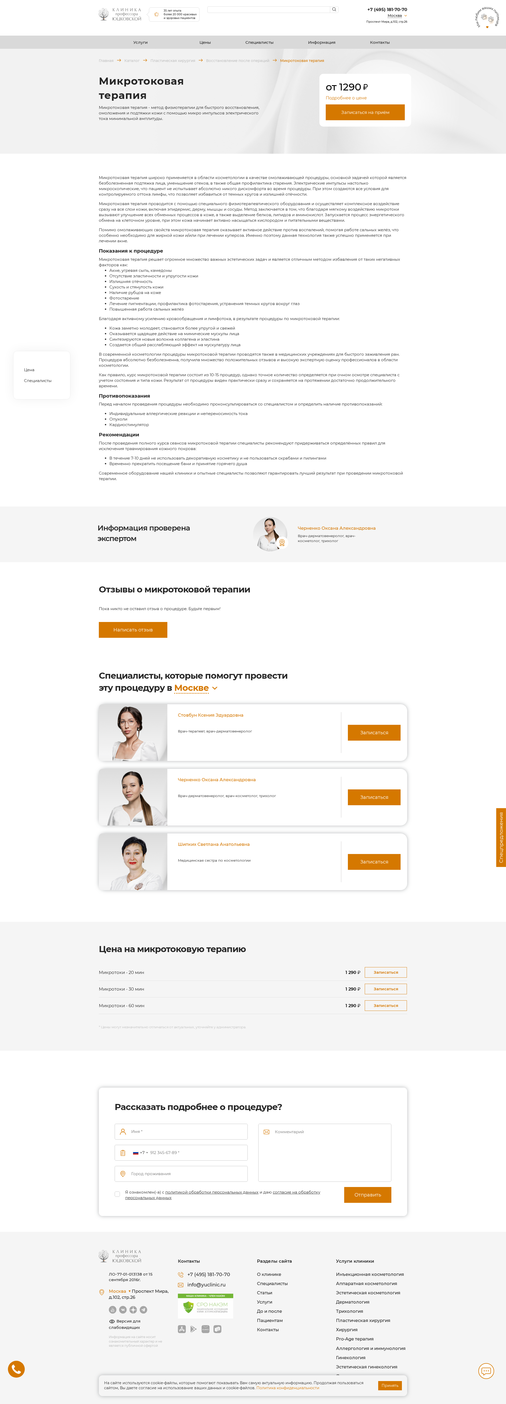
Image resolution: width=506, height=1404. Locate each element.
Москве (191, 687)
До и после (269, 1311)
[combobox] (140, 1152)
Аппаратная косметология (366, 1283)
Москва (395, 15)
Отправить (367, 1195)
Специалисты (259, 42)
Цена (29, 369)
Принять (390, 1385)
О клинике (269, 1274)
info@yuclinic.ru (206, 1285)
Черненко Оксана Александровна (337, 528)
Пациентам (270, 1320)
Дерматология (352, 1302)
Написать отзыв (133, 630)
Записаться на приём (365, 112)
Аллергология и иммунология (371, 1348)
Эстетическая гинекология (366, 1366)
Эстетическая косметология (368, 1292)
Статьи (264, 1292)
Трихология (349, 1311)
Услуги (140, 42)
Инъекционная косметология (370, 1274)
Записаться (374, 733)
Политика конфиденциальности (287, 1388)
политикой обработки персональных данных (212, 1192)
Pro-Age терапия (355, 1339)
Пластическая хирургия (363, 1320)
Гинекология (351, 1357)
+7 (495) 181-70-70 (387, 9)
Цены (205, 42)
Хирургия (347, 1329)
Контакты (380, 42)
